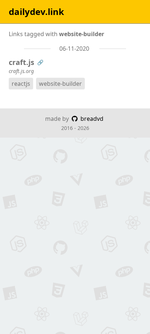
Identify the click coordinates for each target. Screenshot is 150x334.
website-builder (60, 84)
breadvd (91, 119)
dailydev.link (36, 12)
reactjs (21, 84)
